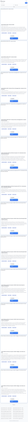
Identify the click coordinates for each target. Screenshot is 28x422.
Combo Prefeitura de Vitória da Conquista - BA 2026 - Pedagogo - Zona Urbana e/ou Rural (6, 416)
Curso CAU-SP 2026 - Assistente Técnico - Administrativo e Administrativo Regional (18, 418)
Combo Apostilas (6, 220)
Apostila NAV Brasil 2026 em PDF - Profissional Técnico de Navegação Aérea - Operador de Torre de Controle (18, 409)
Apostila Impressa (6, 90)
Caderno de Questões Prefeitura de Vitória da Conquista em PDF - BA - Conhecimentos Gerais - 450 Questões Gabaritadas (18, 411)
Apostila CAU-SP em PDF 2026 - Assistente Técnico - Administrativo (6, 418)
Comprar (12, 38)
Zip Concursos (3, 1)
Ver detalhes (12, 67)
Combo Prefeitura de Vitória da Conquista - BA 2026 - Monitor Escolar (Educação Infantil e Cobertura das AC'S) (6, 413)
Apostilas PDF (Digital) (6, 58)
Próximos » (14, 404)
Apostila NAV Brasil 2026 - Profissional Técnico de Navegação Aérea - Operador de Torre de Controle (6, 409)
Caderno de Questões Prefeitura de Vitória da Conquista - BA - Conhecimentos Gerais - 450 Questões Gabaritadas (6, 411)
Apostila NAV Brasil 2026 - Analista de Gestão (7, 24)
